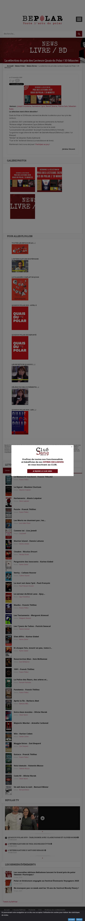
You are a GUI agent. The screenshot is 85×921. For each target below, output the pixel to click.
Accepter (71, 919)
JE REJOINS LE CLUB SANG (42, 471)
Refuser (79, 919)
